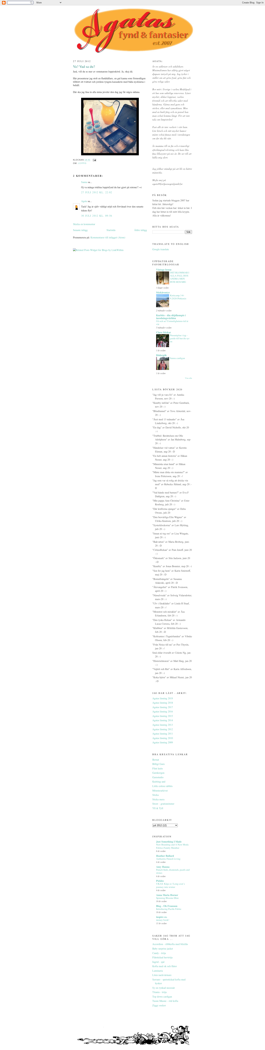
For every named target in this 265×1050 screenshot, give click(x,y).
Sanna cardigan (177, 358)
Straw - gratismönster (163, 803)
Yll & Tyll (157, 808)
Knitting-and (158, 781)
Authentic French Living (168, 858)
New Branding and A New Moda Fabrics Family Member (172, 846)
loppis (82, 163)
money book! (162, 919)
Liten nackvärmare (161, 975)
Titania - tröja (159, 992)
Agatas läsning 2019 (162, 698)
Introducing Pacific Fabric (168, 909)
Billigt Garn (158, 764)
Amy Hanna (162, 867)
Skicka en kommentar (84, 224)
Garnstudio (158, 777)
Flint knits (157, 768)
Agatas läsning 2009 (162, 742)
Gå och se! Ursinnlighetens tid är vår (172, 322)
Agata (84, 201)
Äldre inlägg (140, 230)
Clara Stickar (163, 332)
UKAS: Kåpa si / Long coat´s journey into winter (170, 885)
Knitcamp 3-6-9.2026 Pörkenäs (178, 297)
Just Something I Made (169, 841)
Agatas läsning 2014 (162, 720)
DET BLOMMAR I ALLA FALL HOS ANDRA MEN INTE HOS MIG (179, 277)
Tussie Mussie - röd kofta (165, 1001)
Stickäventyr (163, 292)
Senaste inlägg (80, 230)
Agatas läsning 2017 (162, 707)
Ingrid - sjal (158, 962)
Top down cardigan (162, 996)
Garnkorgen (158, 772)
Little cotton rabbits (162, 786)
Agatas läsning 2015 (162, 716)
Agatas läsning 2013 (162, 724)
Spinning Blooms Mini (167, 898)
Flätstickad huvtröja (162, 957)
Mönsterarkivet (160, 790)
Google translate (160, 249)
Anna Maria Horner (167, 895)
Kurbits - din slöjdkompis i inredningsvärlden (171, 316)
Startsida (111, 230)
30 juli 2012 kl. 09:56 (96, 215)
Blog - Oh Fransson (166, 906)
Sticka (155, 795)
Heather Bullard (165, 856)
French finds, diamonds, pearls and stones (173, 871)
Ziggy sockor (159, 1005)
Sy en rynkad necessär (163, 987)
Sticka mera (158, 799)
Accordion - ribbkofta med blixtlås (170, 944)
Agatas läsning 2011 (162, 733)
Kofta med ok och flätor (164, 966)
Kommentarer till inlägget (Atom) (107, 237)
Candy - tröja (159, 953)
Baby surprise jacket (162, 948)
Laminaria (157, 970)
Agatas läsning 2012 (162, 729)
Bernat (155, 759)
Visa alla (188, 378)
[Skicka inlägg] (94, 160)
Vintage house (163, 269)
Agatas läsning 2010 (162, 738)
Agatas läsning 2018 (162, 702)
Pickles (160, 881)
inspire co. (161, 917)
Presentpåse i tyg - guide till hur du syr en (179, 338)
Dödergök (161, 355)
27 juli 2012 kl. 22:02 (96, 192)
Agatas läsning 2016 (162, 711)
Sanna (84, 182)
